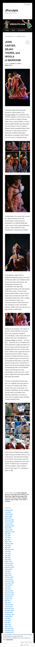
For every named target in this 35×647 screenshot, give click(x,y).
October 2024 (9, 510)
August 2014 (8, 585)
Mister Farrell (8, 65)
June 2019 (8, 538)
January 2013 (9, 606)
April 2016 (8, 559)
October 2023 (9, 514)
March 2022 (8, 518)
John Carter (8, 498)
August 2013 (8, 599)
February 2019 (9, 543)
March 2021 (8, 528)
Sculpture (7, 499)
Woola (24, 499)
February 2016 (9, 563)
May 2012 (7, 622)
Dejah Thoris (17, 494)
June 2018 (8, 545)
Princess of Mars (16, 498)
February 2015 (9, 577)
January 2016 (9, 565)
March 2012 (8, 626)
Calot (12, 494)
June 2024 (8, 512)
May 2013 (7, 601)
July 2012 (7, 618)
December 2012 (9, 608)
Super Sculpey (14, 499)
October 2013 (9, 597)
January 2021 (9, 530)
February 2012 (9, 628)
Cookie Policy (9, 639)
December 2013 (9, 593)
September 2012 (9, 614)
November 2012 (9, 610)
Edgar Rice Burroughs (18, 496)
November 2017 (9, 549)
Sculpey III (24, 498)
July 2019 (7, 536)
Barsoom (7, 494)
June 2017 (8, 551)
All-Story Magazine (22, 493)
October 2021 (9, 524)
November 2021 (9, 522)
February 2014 (9, 591)
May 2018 (7, 547)
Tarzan (21, 499)
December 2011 (9, 630)
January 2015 (9, 579)
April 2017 (8, 553)
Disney (23, 494)
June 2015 (8, 573)
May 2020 (7, 534)
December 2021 (9, 520)
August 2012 (8, 616)
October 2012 (9, 612)
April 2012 (8, 624)
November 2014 (9, 583)
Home (7, 30)
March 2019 (8, 542)
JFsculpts (11, 10)
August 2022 (8, 516)
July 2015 (7, 571)
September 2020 (9, 532)
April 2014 (8, 589)
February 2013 (9, 605)
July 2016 (7, 555)
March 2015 (8, 575)
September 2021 (9, 526)
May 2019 (7, 540)
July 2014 (7, 587)
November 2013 (9, 595)
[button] (8, 146)
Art (11, 493)
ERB (25, 496)
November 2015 (9, 567)
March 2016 (8, 561)
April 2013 (8, 603)
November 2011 (9, 632)
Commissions (21, 30)
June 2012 (8, 620)
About (13, 30)
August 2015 (8, 569)
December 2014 (9, 581)
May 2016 (7, 557)
